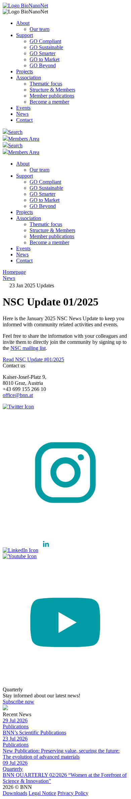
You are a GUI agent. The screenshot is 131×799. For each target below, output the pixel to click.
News (22, 114)
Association (28, 77)
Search (15, 132)
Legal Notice (42, 793)
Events (23, 108)
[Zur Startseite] (25, 5)
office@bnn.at (18, 395)
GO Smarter (42, 53)
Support (24, 35)
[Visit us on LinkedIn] (28, 550)
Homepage (14, 272)
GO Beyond (43, 65)
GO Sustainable (46, 47)
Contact (24, 120)
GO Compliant (45, 41)
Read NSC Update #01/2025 (33, 359)
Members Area (23, 139)
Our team (39, 29)
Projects (24, 71)
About (23, 23)
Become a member (49, 102)
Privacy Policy (72, 793)
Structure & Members (52, 90)
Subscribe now (18, 701)
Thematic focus (46, 83)
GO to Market (44, 59)
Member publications (52, 96)
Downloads (15, 793)
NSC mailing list (28, 348)
